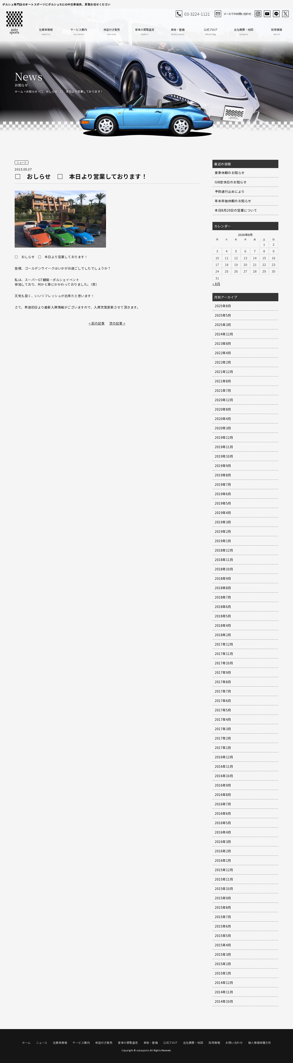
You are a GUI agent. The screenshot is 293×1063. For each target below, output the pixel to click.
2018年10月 (224, 569)
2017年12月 (224, 644)
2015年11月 (224, 879)
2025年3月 (223, 324)
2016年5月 (223, 822)
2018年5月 (223, 616)
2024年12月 (224, 334)
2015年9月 (223, 898)
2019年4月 (223, 512)
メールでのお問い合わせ (237, 14)
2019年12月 (224, 437)
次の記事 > (117, 323)
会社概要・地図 (243, 32)
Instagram (258, 13)
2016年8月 (223, 794)
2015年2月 (223, 963)
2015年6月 (223, 926)
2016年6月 (223, 813)
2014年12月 (224, 982)
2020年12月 (224, 400)
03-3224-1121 (197, 14)
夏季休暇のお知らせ (230, 172)
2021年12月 (224, 371)
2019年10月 (224, 456)
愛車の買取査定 (144, 32)
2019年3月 (223, 522)
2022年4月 (223, 353)
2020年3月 (223, 428)
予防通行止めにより (230, 191)
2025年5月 (223, 315)
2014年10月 (224, 1001)
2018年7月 (223, 597)
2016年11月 (224, 766)
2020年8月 (223, 409)
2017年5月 (223, 710)
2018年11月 (224, 559)
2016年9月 (223, 785)
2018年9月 (223, 578)
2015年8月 (223, 907)
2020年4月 (223, 418)
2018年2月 (223, 634)
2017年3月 (223, 728)
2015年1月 (223, 973)
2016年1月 (223, 860)
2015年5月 (223, 935)
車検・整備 (177, 32)
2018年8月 (223, 587)
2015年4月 (223, 945)
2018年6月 (223, 606)
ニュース (41, 1042)
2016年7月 (223, 804)
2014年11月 (224, 992)
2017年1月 (223, 747)
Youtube (267, 13)
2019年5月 (223, 503)
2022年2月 (223, 362)
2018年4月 (223, 625)
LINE (276, 13)
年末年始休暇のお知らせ (233, 201)
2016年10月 (224, 775)
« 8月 (216, 284)
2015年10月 (224, 888)
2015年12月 (224, 869)
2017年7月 (223, 691)
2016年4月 (223, 832)
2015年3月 (223, 954)
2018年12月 (224, 550)
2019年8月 (223, 475)
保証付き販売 (111, 32)
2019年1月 (223, 540)
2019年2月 (223, 531)
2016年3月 (223, 841)
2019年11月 (224, 447)
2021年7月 (223, 390)
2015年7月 (223, 916)
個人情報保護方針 (259, 1042)
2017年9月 (223, 672)
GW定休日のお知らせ (231, 182)
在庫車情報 (46, 32)
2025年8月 (223, 306)
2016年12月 (224, 757)
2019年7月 (223, 484)
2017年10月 (224, 663)
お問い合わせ (234, 1042)
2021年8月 (223, 381)
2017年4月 (223, 719)
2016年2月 (223, 851)
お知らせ (32, 91)
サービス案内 (79, 32)
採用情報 (276, 32)
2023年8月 (223, 343)
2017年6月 (223, 700)
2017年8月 (223, 681)
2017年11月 (224, 653)
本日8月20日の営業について (236, 210)
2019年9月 (223, 465)
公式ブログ (210, 32)
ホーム (19, 91)
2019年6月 (223, 493)
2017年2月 (223, 738)
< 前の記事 (97, 323)
